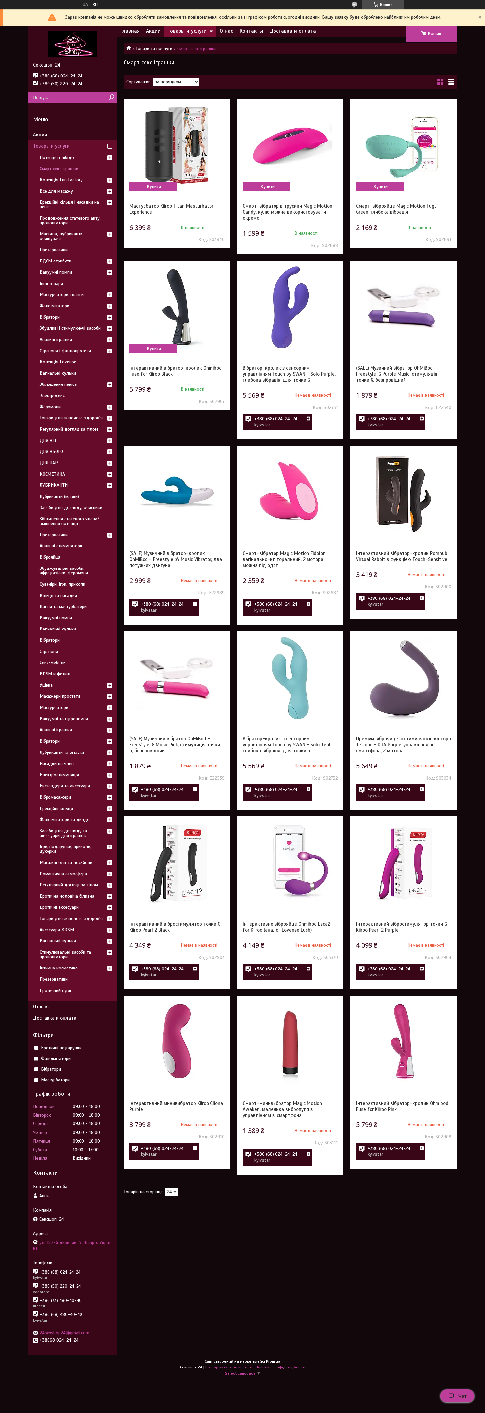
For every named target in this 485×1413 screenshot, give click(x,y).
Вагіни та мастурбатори (63, 606)
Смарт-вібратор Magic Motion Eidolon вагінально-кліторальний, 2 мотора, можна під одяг (284, 559)
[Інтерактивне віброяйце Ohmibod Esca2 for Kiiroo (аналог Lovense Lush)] (290, 863)
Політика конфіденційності (280, 1367)
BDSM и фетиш (55, 674)
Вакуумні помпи (56, 272)
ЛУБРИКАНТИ (54, 485)
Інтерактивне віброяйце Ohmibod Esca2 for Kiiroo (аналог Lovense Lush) (286, 927)
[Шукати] (111, 97)
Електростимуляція (59, 775)
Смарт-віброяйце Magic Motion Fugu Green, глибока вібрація (396, 209)
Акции (153, 31)
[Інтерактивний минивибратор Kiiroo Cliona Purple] (176, 1042)
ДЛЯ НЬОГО (51, 451)
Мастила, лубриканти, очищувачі (61, 236)
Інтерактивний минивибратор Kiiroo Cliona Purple (176, 1106)
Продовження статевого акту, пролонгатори (70, 220)
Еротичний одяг (56, 990)
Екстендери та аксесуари (65, 786)
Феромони (50, 407)
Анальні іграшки (56, 339)
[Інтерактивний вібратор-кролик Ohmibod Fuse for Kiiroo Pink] (403, 1042)
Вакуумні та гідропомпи (64, 719)
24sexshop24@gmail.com (64, 1333)
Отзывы (42, 1007)
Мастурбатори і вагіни (62, 294)
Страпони (49, 651)
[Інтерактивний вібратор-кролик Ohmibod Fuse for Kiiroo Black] (176, 307)
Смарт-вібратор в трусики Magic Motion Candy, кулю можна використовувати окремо (287, 212)
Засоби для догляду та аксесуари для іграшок (63, 833)
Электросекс (52, 395)
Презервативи (54, 250)
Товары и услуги (187, 31)
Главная (130, 31)
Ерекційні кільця (56, 808)
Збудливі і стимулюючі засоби (70, 328)
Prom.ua (273, 1361)
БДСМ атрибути (55, 261)
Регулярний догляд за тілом (69, 429)
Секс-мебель (53, 662)
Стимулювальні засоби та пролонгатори (65, 954)
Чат (462, 1395)
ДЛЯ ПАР (49, 463)
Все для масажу (56, 191)
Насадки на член (57, 763)
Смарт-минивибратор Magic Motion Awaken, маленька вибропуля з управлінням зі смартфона (282, 1109)
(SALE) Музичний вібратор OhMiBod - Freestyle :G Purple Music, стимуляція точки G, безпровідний (396, 374)
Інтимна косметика (59, 968)
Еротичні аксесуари (59, 907)
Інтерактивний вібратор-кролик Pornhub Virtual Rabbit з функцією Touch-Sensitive (401, 556)
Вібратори (50, 317)
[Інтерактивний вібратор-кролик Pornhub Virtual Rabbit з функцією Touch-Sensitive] (403, 492)
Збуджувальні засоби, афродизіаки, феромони (64, 571)
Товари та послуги (154, 48)
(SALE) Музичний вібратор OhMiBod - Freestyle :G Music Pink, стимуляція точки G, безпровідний (174, 744)
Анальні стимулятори (61, 546)
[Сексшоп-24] (72, 44)
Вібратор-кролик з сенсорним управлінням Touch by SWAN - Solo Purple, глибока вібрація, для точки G (289, 374)
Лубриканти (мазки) (59, 496)
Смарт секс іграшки (59, 168)
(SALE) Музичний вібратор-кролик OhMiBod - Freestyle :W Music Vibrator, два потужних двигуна (175, 559)
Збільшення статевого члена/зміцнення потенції (69, 521)
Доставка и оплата (293, 31)
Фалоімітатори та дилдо (65, 819)
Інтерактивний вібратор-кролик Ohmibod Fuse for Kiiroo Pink (402, 1106)
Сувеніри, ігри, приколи (62, 584)
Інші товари (51, 283)
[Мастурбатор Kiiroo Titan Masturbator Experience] (176, 145)
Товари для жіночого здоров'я (71, 418)
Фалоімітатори (54, 306)
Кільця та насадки (58, 595)
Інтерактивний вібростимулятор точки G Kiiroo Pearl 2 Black (174, 927)
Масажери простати (60, 696)
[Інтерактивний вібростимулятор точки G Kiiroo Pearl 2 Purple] (403, 863)
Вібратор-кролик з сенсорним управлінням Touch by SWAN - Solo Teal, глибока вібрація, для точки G (287, 744)
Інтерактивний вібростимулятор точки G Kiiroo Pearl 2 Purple (401, 927)
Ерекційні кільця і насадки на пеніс (69, 205)
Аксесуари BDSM (57, 930)
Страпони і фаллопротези (65, 350)
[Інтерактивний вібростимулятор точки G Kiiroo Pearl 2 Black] (176, 863)
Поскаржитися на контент (229, 1367)
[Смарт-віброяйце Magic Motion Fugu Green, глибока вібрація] (403, 145)
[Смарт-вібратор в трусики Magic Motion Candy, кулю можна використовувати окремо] (290, 145)
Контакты (251, 31)
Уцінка (46, 685)
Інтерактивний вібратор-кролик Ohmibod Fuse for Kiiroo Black (175, 371)
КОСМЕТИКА (52, 474)
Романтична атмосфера (63, 873)
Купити (154, 186)
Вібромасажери (55, 797)
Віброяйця (50, 557)
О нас (226, 31)
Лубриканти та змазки (62, 752)
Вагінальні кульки (58, 373)
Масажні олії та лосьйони (66, 862)
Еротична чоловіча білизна (67, 896)
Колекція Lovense (58, 362)
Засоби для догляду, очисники (71, 507)
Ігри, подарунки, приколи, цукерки (65, 849)
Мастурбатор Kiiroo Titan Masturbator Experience (171, 209)
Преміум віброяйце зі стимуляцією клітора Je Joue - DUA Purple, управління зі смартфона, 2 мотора (403, 744)
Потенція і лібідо (57, 157)
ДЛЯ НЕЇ (48, 440)
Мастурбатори (54, 707)
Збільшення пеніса (58, 384)
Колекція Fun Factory (61, 180)
